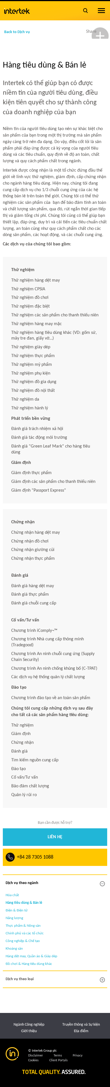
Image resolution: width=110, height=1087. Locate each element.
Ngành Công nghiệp (29, 1025)
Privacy (77, 1055)
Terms (58, 1055)
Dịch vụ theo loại (20, 979)
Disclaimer (35, 1055)
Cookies (33, 1060)
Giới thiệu (29, 1031)
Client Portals (58, 1060)
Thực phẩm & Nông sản (23, 926)
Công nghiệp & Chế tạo (23, 941)
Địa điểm (81, 1031)
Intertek (17, 9)
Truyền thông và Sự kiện (81, 1025)
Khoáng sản (14, 948)
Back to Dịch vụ (17, 32)
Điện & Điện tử (17, 910)
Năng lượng (14, 918)
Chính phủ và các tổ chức (25, 933)
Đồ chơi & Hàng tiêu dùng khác (29, 964)
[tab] (55, 883)
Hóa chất (12, 895)
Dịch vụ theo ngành (22, 883)
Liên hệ (55, 837)
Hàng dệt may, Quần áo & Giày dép (31, 956)
